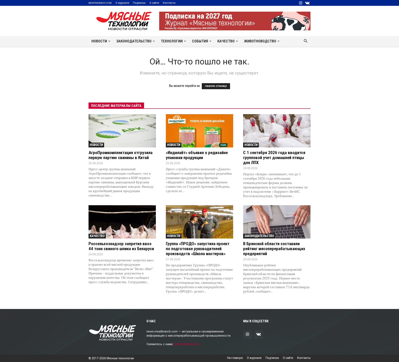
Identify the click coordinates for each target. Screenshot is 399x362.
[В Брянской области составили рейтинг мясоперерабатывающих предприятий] (276, 221)
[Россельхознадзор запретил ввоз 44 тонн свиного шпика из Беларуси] (122, 221)
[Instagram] (300, 3)
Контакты (169, 2)
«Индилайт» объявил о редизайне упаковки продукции (197, 155)
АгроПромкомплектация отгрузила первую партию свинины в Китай (121, 155)
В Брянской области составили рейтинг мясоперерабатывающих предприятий (274, 248)
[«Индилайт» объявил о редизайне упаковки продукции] (199, 130)
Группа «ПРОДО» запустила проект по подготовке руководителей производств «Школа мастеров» (197, 248)
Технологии (172, 41)
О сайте (154, 2)
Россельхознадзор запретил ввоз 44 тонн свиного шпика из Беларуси (121, 246)
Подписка (139, 2)
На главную (235, 358)
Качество (226, 41)
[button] (305, 41)
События (200, 41)
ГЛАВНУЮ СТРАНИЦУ (216, 86)
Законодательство (133, 41)
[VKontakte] (307, 3)
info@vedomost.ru (187, 344)
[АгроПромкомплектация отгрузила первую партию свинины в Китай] (122, 130)
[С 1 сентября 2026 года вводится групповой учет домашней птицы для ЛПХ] (276, 130)
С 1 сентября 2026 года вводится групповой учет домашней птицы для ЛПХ (274, 157)
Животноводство (260, 41)
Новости (99, 41)
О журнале (122, 2)
